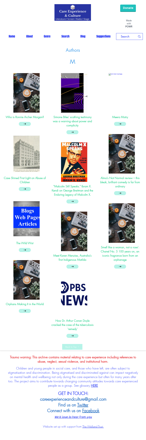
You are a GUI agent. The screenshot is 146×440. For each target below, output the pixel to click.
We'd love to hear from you (73, 417)
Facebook (90, 411)
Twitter (82, 405)
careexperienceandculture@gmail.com (73, 399)
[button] (47, 36)
